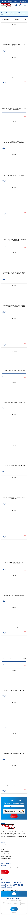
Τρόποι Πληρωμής (5, 849)
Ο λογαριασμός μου (5, 847)
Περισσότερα (14, 912)
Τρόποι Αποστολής (5, 851)
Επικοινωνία (3, 844)
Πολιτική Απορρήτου (5, 854)
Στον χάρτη (4, 871)
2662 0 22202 (23, 1)
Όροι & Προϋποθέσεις (6, 858)
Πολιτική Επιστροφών (6, 856)
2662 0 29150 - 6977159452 (15, 1)
